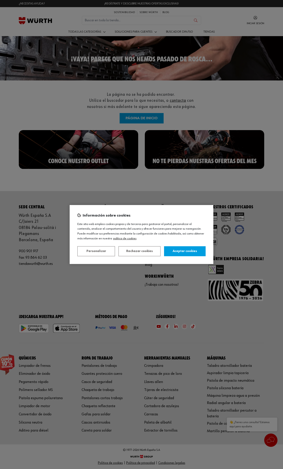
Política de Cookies (124, 238)
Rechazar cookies (139, 251)
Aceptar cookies (185, 251)
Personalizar (96, 251)
